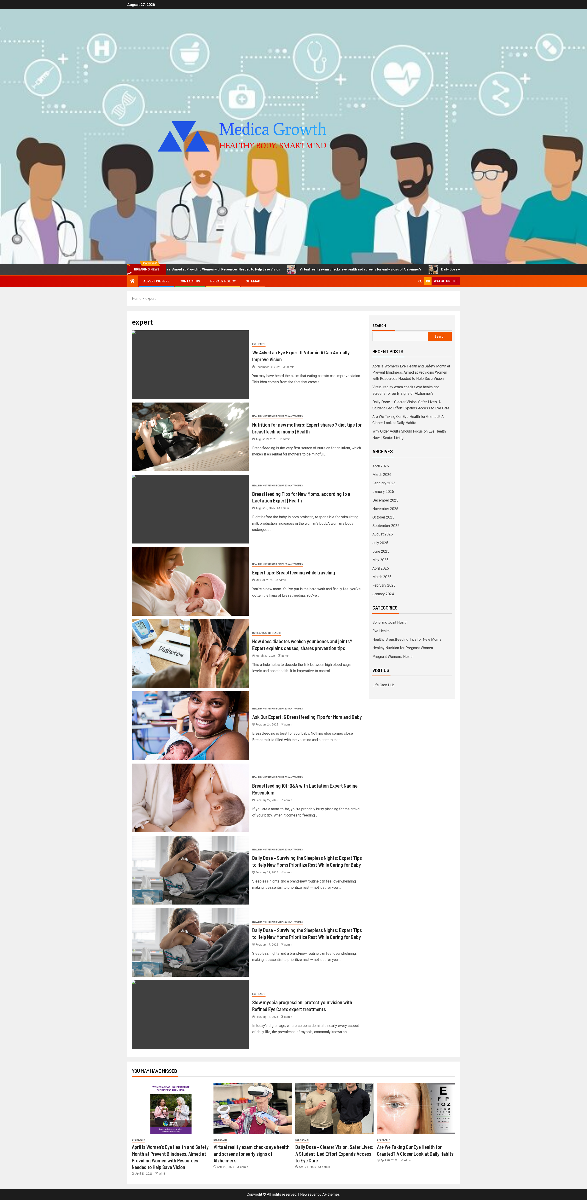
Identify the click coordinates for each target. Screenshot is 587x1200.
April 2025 (380, 568)
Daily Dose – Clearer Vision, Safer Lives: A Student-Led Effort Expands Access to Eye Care (418, 269)
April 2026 (380, 466)
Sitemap (253, 281)
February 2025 (384, 585)
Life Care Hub (383, 685)
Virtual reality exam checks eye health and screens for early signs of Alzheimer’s (269, 269)
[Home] (132, 281)
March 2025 (381, 577)
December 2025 (385, 500)
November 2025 (385, 509)
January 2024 (383, 594)
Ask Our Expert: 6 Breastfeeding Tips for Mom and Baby (307, 717)
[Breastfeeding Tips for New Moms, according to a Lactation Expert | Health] (190, 509)
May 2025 (380, 560)
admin (290, 367)
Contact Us (190, 281)
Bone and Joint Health (266, 633)
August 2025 (382, 534)
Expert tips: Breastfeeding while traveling (293, 572)
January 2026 (383, 491)
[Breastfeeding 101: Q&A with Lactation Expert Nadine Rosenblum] (190, 798)
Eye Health (259, 344)
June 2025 (380, 551)
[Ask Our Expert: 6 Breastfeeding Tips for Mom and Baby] (190, 725)
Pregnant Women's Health (392, 656)
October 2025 (383, 517)
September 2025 (385, 526)
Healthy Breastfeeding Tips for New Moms (406, 639)
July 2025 (380, 543)
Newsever (308, 1194)
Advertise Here (156, 281)
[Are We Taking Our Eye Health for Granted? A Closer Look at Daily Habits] (416, 1108)
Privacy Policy (223, 281)
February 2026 (384, 483)
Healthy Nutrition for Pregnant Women (277, 416)
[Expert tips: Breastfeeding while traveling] (190, 581)
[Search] (420, 281)
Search (379, 325)
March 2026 (381, 474)
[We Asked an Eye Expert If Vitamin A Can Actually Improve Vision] (190, 364)
